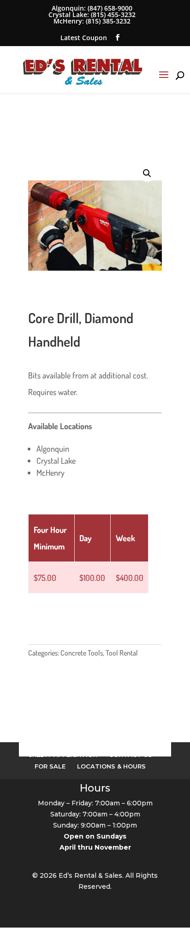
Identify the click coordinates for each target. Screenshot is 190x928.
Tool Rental (122, 652)
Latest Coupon (83, 37)
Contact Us (130, 754)
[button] (147, 173)
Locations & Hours (111, 766)
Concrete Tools (81, 652)
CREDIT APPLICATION (62, 754)
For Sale (50, 766)
